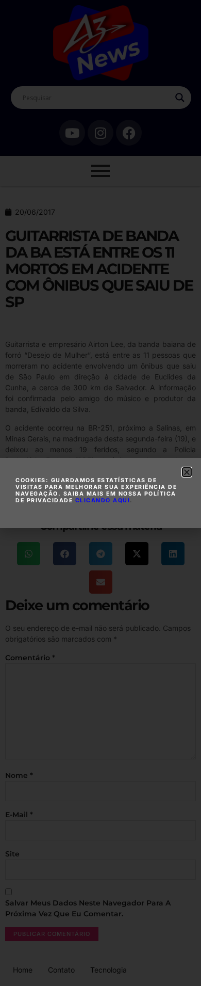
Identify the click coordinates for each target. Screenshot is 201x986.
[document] (100, 493)
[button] (187, 472)
